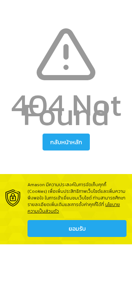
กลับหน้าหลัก (66, 142)
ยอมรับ (77, 228)
